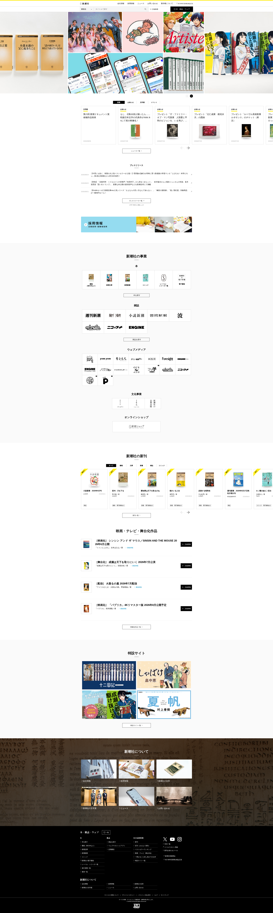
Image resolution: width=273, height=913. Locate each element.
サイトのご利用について (112, 895)
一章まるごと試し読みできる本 (145, 857)
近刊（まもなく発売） (142, 846)
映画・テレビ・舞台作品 (143, 853)
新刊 (136, 842)
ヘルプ (156, 895)
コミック (162, 465)
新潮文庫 (85, 849)
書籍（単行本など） (88, 846)
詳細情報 (188, 544)
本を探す (136, 295)
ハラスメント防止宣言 (144, 895)
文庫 (131, 465)
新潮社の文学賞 (87, 887)
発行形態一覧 (86, 868)
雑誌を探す (137, 339)
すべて (111, 465)
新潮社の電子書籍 (88, 860)
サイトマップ (164, 895)
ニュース (140, 3)
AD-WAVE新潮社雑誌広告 (173, 859)
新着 (118, 102)
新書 (141, 465)
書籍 (121, 465)
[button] (181, 148)
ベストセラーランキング (143, 849)
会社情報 (120, 3)
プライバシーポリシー (128, 895)
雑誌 (151, 465)
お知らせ (131, 102)
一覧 (107, 832)
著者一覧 (85, 872)
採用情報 (130, 3)
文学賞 (142, 102)
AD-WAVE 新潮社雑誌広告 (185, 3)
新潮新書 (85, 853)
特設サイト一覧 (140, 860)
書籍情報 (130, 548)
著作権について (167, 3)
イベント (154, 102)
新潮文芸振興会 (170, 856)
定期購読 (111, 849)
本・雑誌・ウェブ (183, 9)
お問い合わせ (152, 3)
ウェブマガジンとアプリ (116, 846)
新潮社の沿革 (139, 884)
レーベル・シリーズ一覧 (90, 864)
